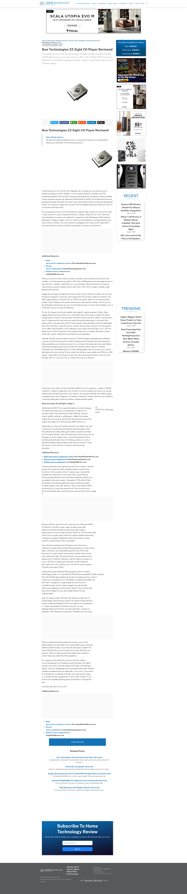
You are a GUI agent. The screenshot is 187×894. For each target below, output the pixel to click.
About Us (81, 880)
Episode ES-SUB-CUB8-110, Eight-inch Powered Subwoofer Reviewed (79, 780)
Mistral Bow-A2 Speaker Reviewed (79, 766)
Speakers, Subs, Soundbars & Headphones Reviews (84, 40)
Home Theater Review (54, 137)
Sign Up (77, 849)
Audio (94, 3)
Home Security (97, 870)
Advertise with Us (73, 867)
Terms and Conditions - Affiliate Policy (102, 869)
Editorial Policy (72, 872)
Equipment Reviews (62, 40)
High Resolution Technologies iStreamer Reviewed (79, 787)
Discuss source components (55, 459)
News (131, 3)
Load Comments (77, 742)
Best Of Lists (140, 3)
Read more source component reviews (59, 456)
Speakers (102, 3)
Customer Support (73, 869)
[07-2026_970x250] (93, 32)
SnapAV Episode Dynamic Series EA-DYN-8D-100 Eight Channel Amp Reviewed (79, 773)
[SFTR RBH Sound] (131, 188)
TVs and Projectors (82, 3)
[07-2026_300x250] (131, 108)
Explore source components (57, 271)
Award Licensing (72, 874)
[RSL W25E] (131, 161)
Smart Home (112, 3)
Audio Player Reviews (48, 40)
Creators (123, 3)
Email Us (106, 880)
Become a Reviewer (93, 880)
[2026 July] (131, 82)
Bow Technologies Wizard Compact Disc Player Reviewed (79, 757)
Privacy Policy (97, 867)
